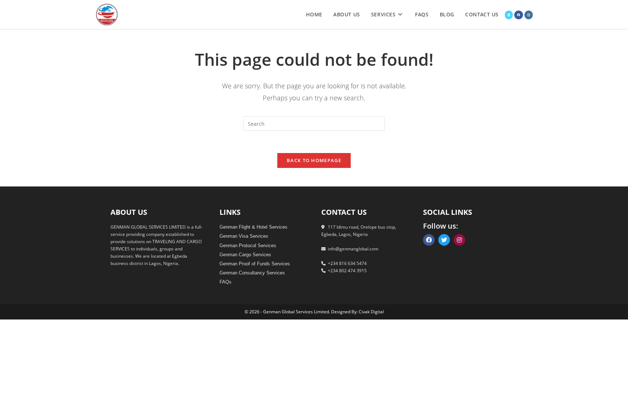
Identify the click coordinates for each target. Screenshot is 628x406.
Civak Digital (371, 312)
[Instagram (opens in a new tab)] (528, 15)
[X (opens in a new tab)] (509, 15)
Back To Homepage (314, 160)
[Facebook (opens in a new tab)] (518, 15)
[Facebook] (429, 240)
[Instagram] (459, 240)
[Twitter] (444, 240)
